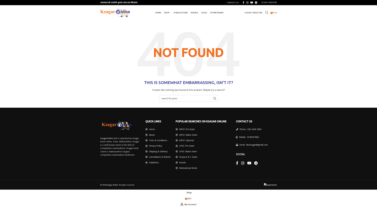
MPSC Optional (186, 140)
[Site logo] (115, 12)
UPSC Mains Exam (188, 151)
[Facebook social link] (243, 2)
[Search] (267, 13)
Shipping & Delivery (158, 151)
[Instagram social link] (247, 2)
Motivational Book (188, 168)
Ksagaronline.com (108, 138)
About (152, 134)
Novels (182, 162)
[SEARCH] (214, 98)
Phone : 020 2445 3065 (251, 129)
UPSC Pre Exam (186, 145)
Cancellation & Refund (159, 156)
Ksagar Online (112, 185)
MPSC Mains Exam (188, 134)
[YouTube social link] (251, 2)
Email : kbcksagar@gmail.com (254, 144)
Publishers (154, 162)
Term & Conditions (158, 140)
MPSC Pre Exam (187, 129)
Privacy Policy (155, 145)
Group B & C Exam (188, 156)
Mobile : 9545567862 (249, 137)
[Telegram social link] (256, 2)
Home (152, 129)
